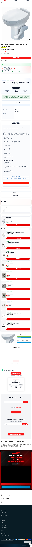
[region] (16, 183)
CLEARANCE (3, 513)
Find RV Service (27, 0)
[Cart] (30, 2)
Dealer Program (4, 527)
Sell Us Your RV (3, 525)
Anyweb (12, 544)
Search (25, 424)
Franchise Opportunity (5, 518)
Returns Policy (15, 192)
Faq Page (2, 530)
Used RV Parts (3, 512)
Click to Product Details (16, 87)
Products (5, 5)
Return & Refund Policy (5, 532)
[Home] (16, 2)
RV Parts (5, 0)
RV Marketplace (16, 0)
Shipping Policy (15, 195)
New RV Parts (3, 510)
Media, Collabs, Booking (5, 535)
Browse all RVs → (18, 407)
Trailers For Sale (4, 515)
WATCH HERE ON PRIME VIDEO (16, 486)
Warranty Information (15, 189)
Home (2, 5)
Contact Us (3, 520)
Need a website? (24, 545)
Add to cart (16, 57)
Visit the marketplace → (21, 429)
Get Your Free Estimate (15, 373)
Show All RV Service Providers (15, 434)
